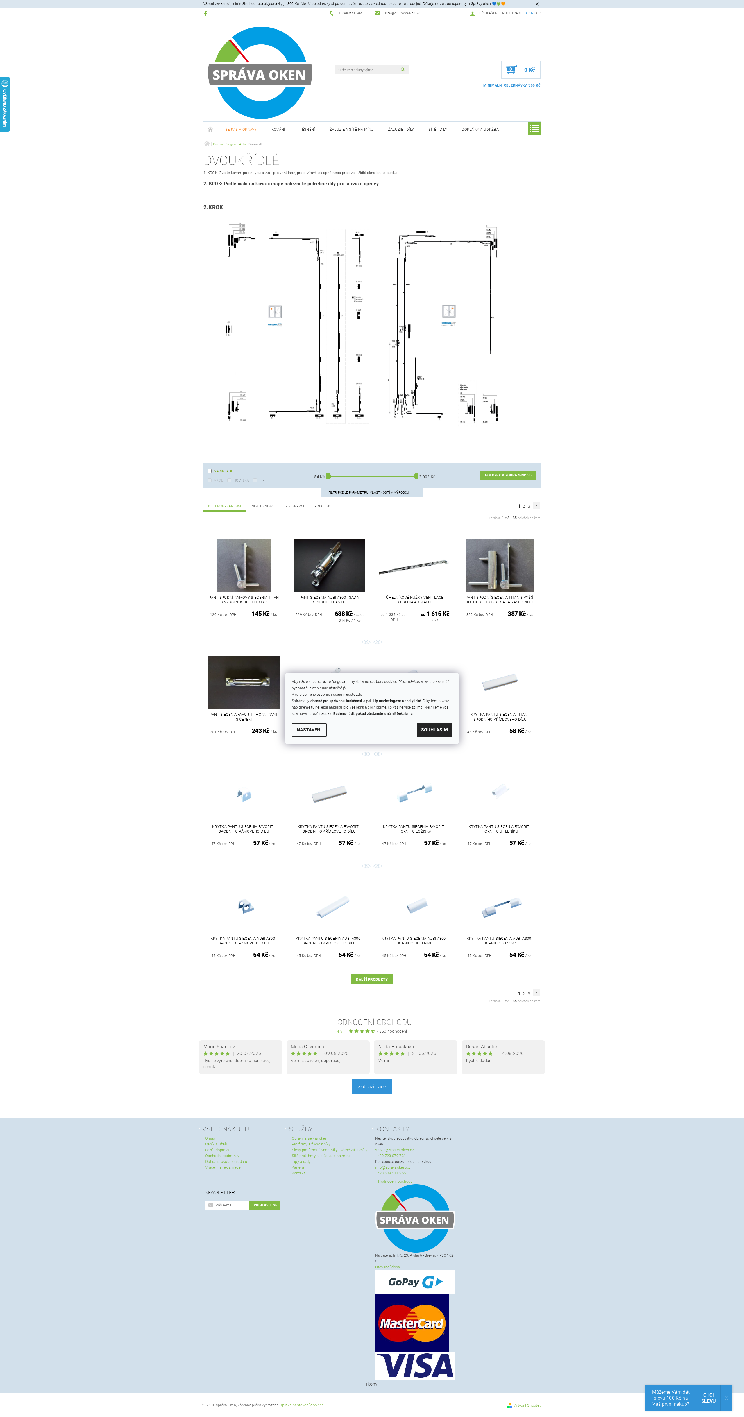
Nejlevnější (263, 506)
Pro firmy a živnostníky (311, 1144)
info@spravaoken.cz (392, 1167)
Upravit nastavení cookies (301, 1405)
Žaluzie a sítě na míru (351, 129)
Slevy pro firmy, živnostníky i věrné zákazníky (330, 1150)
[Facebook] (206, 13)
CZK (529, 13)
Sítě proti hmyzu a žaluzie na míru (321, 1156)
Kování (278, 129)
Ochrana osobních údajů (226, 1161)
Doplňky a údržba (480, 129)
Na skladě (223, 471)
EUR (537, 13)
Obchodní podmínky (222, 1156)
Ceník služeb (216, 1144)
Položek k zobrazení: (508, 475)
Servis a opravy (241, 129)
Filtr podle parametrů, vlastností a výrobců (369, 492)
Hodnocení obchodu (372, 1022)
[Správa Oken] (260, 73)
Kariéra (298, 1167)
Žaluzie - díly (401, 129)
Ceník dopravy (217, 1150)
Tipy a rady (301, 1161)
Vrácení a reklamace (223, 1167)
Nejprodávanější (224, 506)
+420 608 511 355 (390, 1173)
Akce (218, 480)
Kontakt (298, 1173)
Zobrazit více (372, 1086)
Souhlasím (434, 730)
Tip (261, 480)
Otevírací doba (387, 1267)
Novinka (241, 480)
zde (359, 695)
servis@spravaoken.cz (394, 1150)
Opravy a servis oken (309, 1138)
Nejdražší (294, 506)
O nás (210, 1138)
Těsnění (307, 129)
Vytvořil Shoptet (527, 1405)
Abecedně (323, 506)
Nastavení (309, 730)
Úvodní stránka (210, 129)
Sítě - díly (437, 129)
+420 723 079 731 (390, 1156)
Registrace (512, 13)
